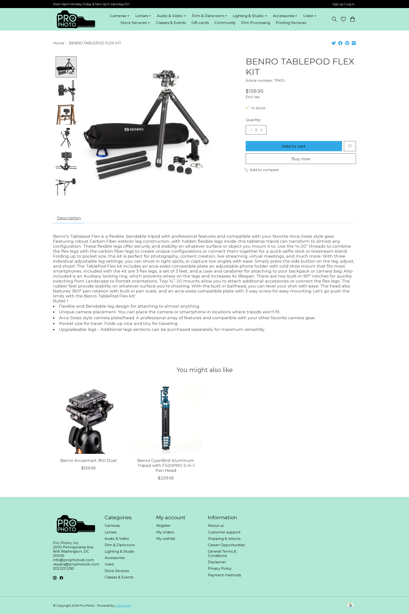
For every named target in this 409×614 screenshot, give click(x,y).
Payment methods (224, 575)
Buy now (301, 158)
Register (163, 525)
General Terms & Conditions (222, 553)
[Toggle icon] (334, 19)
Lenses (111, 532)
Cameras (112, 525)
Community (225, 22)
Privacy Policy (219, 568)
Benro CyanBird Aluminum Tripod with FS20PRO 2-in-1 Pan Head (166, 465)
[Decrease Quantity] (251, 130)
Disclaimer (217, 562)
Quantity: (253, 120)
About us (216, 525)
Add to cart (294, 146)
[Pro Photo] (75, 19)
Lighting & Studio (119, 551)
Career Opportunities (226, 545)
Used (109, 564)
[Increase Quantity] (261, 130)
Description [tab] (69, 217)
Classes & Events (171, 22)
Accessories (115, 558)
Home (58, 43)
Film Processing (255, 22)
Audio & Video (117, 539)
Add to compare (264, 170)
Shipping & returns (224, 539)
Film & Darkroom (120, 545)
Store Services (117, 571)
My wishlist (165, 539)
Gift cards (200, 22)
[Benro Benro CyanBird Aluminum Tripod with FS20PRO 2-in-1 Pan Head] (165, 418)
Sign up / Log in (343, 4)
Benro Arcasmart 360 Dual (88, 460)
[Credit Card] (350, 605)
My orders (165, 532)
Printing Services (291, 22)
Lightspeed (123, 605)
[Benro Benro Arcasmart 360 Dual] (88, 418)
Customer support (224, 532)
